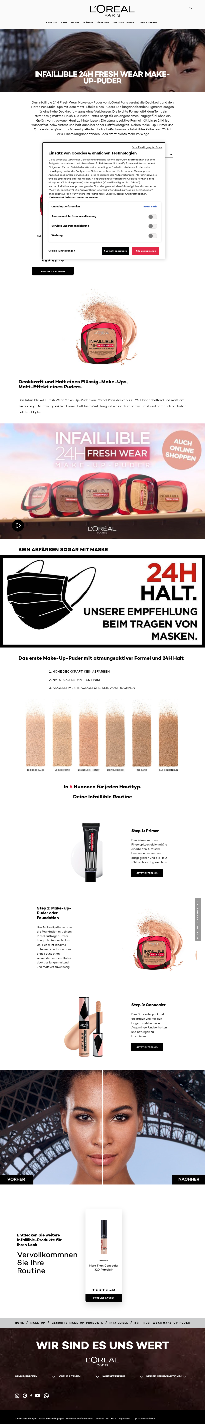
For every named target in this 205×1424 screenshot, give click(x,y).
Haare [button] (75, 22)
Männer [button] (88, 22)
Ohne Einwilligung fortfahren (147, 147)
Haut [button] (64, 22)
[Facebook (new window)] (31, 1395)
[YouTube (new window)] (37, 1395)
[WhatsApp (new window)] (46, 1396)
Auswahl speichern (115, 251)
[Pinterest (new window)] (25, 1396)
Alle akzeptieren (146, 251)
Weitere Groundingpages (51, 1418)
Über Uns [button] (103, 22)
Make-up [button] (51, 22)
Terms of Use (102, 1418)
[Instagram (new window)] (17, 1396)
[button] (198, 919)
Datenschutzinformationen (79, 1418)
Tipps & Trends (147, 22)
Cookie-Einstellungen (25, 1418)
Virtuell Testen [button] (123, 22)
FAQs (113, 1418)
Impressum (124, 1418)
